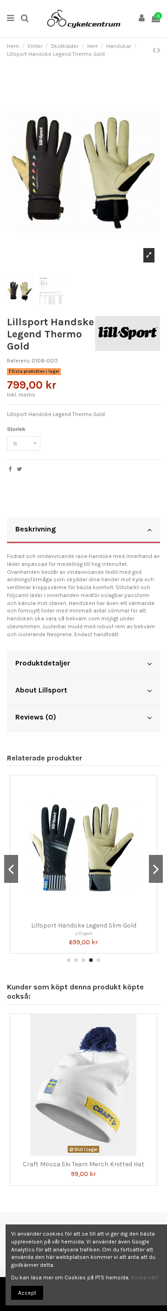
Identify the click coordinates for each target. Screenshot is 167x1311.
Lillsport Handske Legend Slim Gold (83, 925)
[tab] (83, 530)
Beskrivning (35, 528)
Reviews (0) (35, 717)
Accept (27, 1293)
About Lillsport (41, 690)
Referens (18, 360)
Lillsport (83, 933)
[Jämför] (78, 914)
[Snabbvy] (89, 914)
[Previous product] (155, 50)
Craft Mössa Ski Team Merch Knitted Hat (83, 1164)
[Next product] (158, 50)
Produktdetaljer (42, 663)
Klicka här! (144, 1277)
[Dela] (10, 469)
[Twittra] (19, 469)
